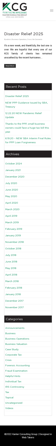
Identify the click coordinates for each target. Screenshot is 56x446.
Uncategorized (13, 403)
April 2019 (11, 216)
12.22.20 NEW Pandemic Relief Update (23, 115)
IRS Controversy (14, 387)
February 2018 (13, 288)
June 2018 (11, 262)
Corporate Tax (13, 355)
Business (10, 333)
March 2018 (12, 281)
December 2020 (14, 177)
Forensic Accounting (17, 365)
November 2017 (14, 307)
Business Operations (19, 39)
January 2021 (13, 170)
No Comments (37, 39)
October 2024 (13, 164)
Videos (9, 408)
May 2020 (11, 196)
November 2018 (14, 242)
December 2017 (14, 301)
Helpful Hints (12, 376)
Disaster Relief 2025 (23, 34)
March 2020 (12, 209)
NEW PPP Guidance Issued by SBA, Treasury (26, 105)
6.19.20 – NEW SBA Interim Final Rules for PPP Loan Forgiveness (28, 140)
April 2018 (11, 275)
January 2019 (13, 236)
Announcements (14, 328)
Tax (7, 392)
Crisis (29, 39)
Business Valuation (16, 344)
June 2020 (11, 190)
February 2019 (13, 229)
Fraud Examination (16, 371)
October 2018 (13, 249)
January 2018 (13, 294)
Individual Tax (13, 382)
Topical (9, 398)
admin (8, 39)
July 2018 (10, 255)
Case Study (12, 349)
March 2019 (12, 222)
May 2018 (10, 268)
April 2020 (11, 203)
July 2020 (11, 183)
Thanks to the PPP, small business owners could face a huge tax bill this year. (27, 128)
